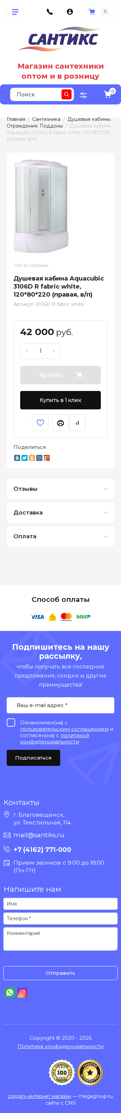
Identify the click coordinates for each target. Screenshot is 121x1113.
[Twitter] (25, 458)
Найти (67, 94)
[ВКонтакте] (17, 458)
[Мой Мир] (39, 458)
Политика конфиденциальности (60, 1046)
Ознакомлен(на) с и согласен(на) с (10, 959)
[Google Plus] (47, 458)
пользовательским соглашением (64, 729)
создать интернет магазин (39, 1096)
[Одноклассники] (32, 458)
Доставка (28, 512)
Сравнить (77, 422)
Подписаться (33, 757)
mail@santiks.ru (38, 835)
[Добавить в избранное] (40, 422)
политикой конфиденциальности (54, 738)
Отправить (60, 973)
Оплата (24, 536)
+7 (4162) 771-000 (42, 850)
